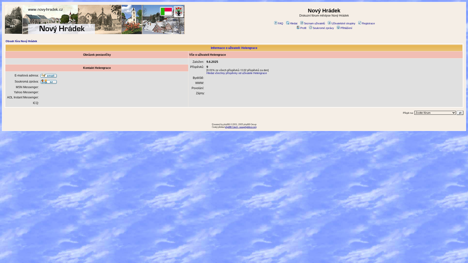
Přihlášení (346, 28)
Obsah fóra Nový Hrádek (21, 41)
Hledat (293, 23)
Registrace (368, 23)
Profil (303, 28)
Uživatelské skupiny (343, 23)
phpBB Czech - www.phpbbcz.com (240, 127)
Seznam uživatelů (314, 23)
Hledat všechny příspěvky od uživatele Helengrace (236, 73)
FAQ (280, 23)
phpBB (226, 124)
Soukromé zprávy (323, 28)
